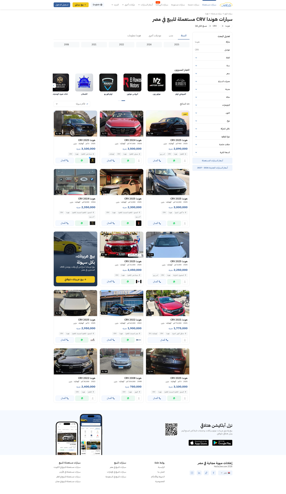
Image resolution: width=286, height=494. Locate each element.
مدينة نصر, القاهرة (133, 275)
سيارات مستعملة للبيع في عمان (68, 481)
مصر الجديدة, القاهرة (132, 333)
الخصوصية (160, 481)
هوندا (175, 154)
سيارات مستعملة (209, 4)
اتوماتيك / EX (153, 333)
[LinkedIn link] (199, 472)
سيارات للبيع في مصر (118, 467)
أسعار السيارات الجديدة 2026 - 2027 (212, 167)
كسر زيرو (162, 154)
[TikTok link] (206, 472)
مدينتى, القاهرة (133, 154)
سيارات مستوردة (178, 4)
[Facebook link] (213, 472)
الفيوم (136, 392)
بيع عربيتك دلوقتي (74, 279)
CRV (169, 154)
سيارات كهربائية (162, 4)
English (96, 4)
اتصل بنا (161, 471)
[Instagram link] (192, 472)
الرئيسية (161, 467)
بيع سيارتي (79, 4)
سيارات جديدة (193, 4)
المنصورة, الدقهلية (178, 275)
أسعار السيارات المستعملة (212, 160)
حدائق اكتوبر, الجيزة (178, 333)
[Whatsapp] (174, 160)
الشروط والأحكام (158, 476)
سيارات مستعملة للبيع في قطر (68, 476)
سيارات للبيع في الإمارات (116, 471)
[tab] (183, 35)
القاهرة (182, 154)
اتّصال (155, 160)
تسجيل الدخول (61, 4)
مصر (225, 473)
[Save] (149, 114)
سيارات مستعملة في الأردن (70, 471)
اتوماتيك (111, 154)
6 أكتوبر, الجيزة (179, 212)
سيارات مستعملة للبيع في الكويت (67, 467)
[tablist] (121, 35)
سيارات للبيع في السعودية (116, 476)
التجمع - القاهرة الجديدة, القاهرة (128, 212)
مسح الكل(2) (201, 26)
